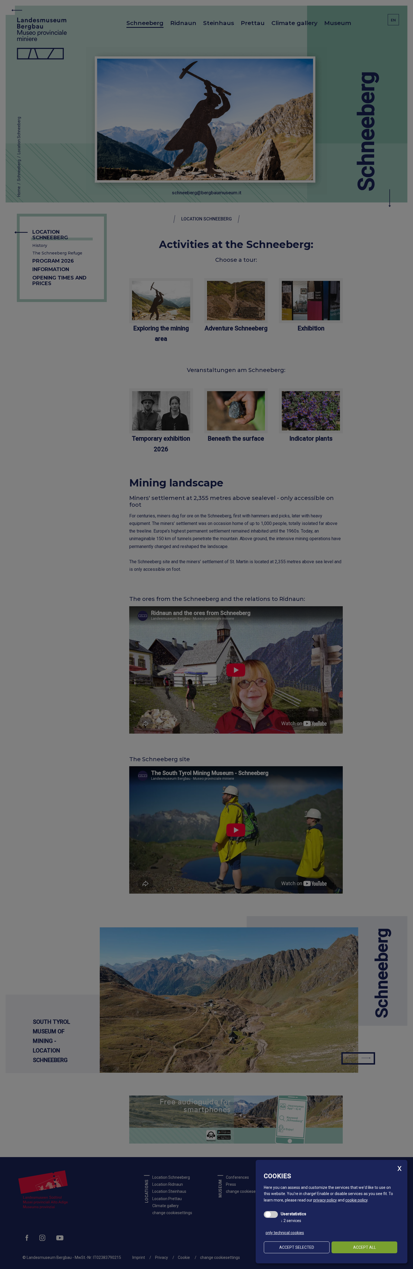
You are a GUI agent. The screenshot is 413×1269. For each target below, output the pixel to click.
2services (291, 1220)
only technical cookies (285, 1232)
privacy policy (325, 1200)
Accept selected (296, 1247)
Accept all (364, 1247)
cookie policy (356, 1200)
